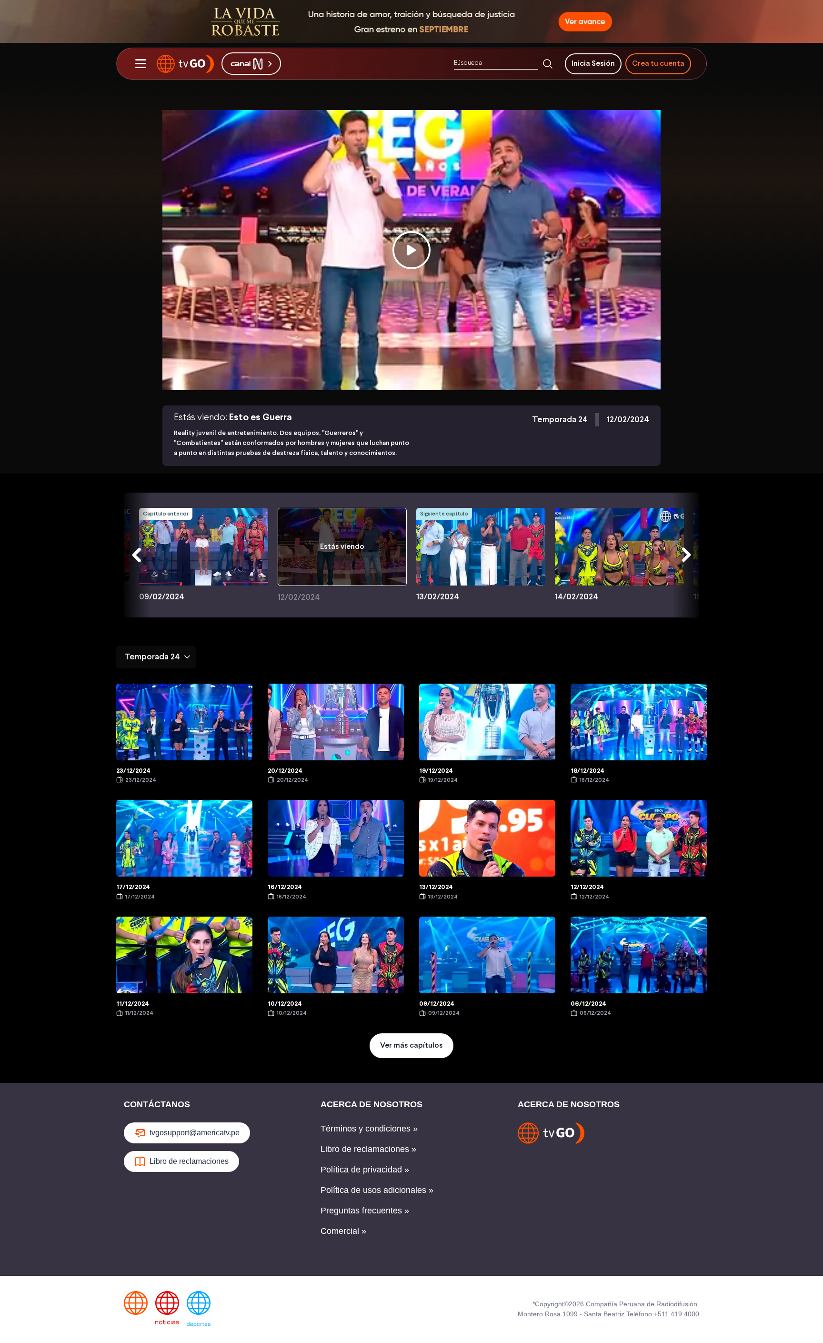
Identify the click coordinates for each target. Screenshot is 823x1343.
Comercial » (343, 1231)
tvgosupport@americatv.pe (195, 1133)
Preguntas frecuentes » (365, 1210)
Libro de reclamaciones (189, 1161)
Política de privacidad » (365, 1169)
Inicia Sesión (593, 63)
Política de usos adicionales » (377, 1190)
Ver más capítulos (411, 1045)
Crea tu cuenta (658, 63)
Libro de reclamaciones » (368, 1149)
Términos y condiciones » (369, 1128)
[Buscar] (547, 64)
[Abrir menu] (140, 63)
